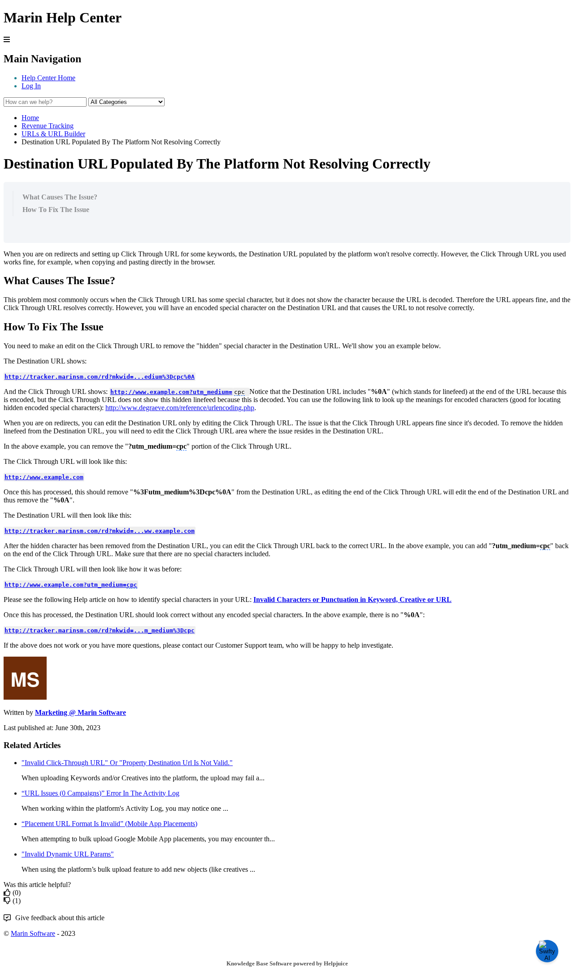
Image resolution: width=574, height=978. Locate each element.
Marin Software (33, 933)
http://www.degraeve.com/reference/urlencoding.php (179, 407)
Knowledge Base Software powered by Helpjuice (287, 963)
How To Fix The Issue (55, 209)
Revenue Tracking (48, 126)
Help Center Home (48, 78)
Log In (31, 86)
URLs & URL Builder (53, 134)
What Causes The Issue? (59, 197)
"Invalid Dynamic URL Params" (68, 854)
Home (30, 117)
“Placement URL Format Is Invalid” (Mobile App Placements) (109, 823)
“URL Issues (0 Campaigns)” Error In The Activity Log (100, 793)
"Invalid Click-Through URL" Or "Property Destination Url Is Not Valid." (127, 762)
